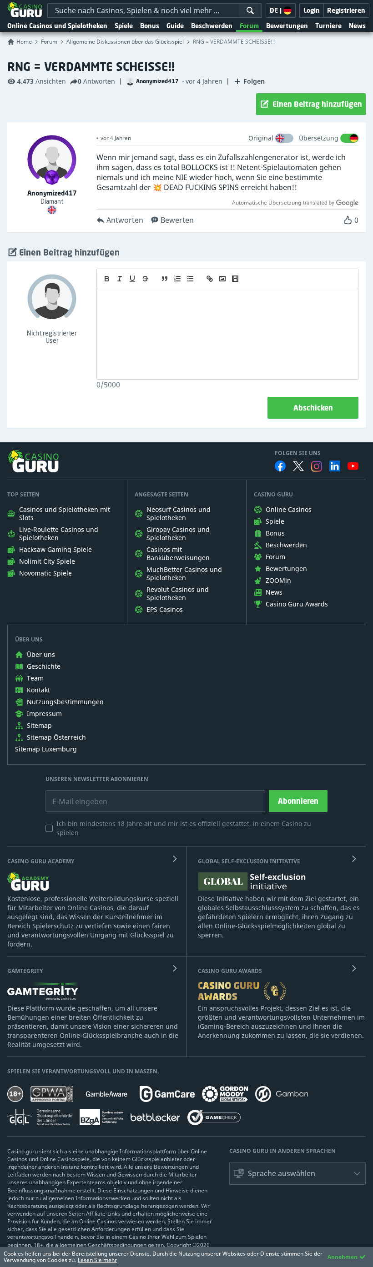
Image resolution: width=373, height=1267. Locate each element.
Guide (175, 25)
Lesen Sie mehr (97, 1260)
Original (260, 138)
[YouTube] (353, 466)
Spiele (124, 25)
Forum (249, 25)
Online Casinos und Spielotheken (57, 25)
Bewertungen (287, 25)
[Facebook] (280, 466)
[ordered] (177, 278)
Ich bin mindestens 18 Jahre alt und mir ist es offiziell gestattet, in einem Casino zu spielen (183, 828)
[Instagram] (316, 466)
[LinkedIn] (334, 466)
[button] (297, 1173)
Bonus (149, 25)
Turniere (328, 25)
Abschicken (313, 408)
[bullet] (190, 278)
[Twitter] (298, 466)
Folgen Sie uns (298, 453)
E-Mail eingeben (73, 794)
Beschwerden (211, 25)
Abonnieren (298, 801)
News (357, 25)
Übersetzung (318, 138)
